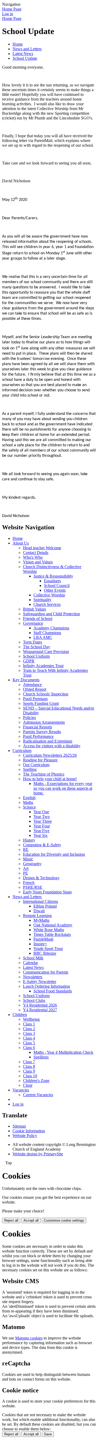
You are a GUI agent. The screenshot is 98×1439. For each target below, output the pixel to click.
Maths (28, 802)
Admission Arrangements (44, 722)
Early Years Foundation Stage (47, 892)
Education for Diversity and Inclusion (54, 854)
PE (25, 873)
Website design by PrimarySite (38, 1154)
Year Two (41, 816)
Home (18, 44)
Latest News (23, 53)
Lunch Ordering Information (46, 986)
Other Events (55, 590)
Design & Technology (41, 878)
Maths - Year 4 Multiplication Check (63, 1052)
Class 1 (29, 1024)
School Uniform (36, 656)
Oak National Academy (52, 925)
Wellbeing (31, 1019)
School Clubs (34, 1000)
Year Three (42, 821)
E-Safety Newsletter (39, 981)
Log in (7, 14)
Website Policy (25, 1135)
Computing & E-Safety (42, 845)
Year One (41, 812)
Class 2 (29, 1028)
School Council (57, 585)
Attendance (32, 684)
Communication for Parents (45, 972)
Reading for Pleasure (40, 760)
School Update (25, 58)
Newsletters (32, 977)
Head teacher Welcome (42, 548)
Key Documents (26, 680)
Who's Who (33, 557)
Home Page (11, 9)
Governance (33, 623)
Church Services (47, 604)
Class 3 (29, 1033)
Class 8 (29, 1066)
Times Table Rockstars (52, 934)
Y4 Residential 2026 (40, 1005)
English (29, 797)
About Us (21, 543)
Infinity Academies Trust (43, 665)
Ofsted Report (34, 689)
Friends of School (37, 618)
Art (25, 868)
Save (48, 1434)
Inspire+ (40, 944)
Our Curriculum (36, 764)
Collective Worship (49, 595)
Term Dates (32, 642)
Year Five (41, 830)
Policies (29, 717)
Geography (32, 863)
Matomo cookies (29, 1338)
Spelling (30, 769)
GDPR (28, 661)
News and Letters (27, 49)
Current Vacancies (38, 1094)
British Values (34, 609)
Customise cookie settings (64, 1220)
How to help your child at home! (50, 779)
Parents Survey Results (42, 731)
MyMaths (41, 920)
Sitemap (19, 1126)
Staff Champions (47, 632)
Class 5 (29, 1043)
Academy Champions (51, 628)
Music (28, 859)
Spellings (41, 1057)
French (28, 882)
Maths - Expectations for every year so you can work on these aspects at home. (62, 788)
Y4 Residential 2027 (40, 1010)
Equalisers (52, 581)
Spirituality (42, 599)
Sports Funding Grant (41, 703)
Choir (27, 1085)
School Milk (33, 958)
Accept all (31, 1220)
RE (25, 849)
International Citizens (40, 901)
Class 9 (29, 1071)
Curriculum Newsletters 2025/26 (50, 755)
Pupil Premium (35, 698)
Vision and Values (38, 562)
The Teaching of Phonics (43, 774)
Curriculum (22, 750)
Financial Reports (37, 727)
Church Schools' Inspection (45, 694)
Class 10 (30, 1076)
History (29, 840)
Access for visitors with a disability (51, 746)
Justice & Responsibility (53, 576)
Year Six (40, 835)
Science (29, 807)
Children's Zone (36, 1080)
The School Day (36, 647)
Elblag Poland (45, 906)
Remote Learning (37, 915)
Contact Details (35, 552)
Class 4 (29, 1038)
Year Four (41, 826)
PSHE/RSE (32, 887)
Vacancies (21, 1090)
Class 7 (29, 1061)
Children (20, 1014)
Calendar (30, 962)
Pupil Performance (38, 736)
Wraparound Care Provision (46, 651)
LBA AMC (42, 637)
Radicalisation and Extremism (47, 741)
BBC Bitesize (44, 953)
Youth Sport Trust (48, 948)
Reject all (11, 1220)
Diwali (39, 911)
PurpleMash (43, 939)
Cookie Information (29, 1131)
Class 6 (29, 1047)
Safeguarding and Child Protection (51, 614)
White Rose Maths (48, 929)
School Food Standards (52, 991)
